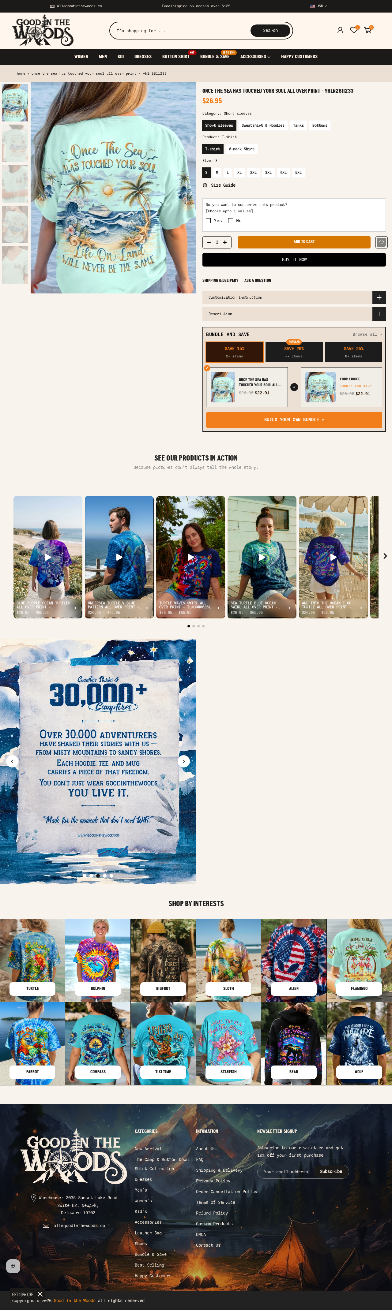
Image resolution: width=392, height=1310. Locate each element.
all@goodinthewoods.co (79, 6)
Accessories (148, 1222)
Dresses (143, 1179)
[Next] (185, 188)
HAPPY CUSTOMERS (299, 56)
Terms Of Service (215, 1202)
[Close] (40, 1294)
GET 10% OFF (22, 1294)
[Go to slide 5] (111, 876)
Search (270, 30)
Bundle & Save (151, 1254)
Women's (143, 1201)
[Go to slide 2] (91, 876)
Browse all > (367, 334)
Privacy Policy (213, 1181)
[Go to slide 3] (98, 876)
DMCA (201, 1234)
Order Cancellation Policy (226, 1191)
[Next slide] (184, 761)
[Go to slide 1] (84, 876)
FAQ (199, 1159)
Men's (141, 1190)
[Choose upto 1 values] (229, 211)
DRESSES (143, 56)
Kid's (141, 1211)
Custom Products (214, 1224)
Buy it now (294, 259)
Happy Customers (153, 1276)
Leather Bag (148, 1233)
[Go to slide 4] (105, 876)
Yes (218, 220)
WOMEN (81, 56)
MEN (103, 56)
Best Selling (149, 1265)
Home (21, 74)
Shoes (141, 1243)
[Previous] (41, 188)
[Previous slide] (12, 761)
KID (121, 56)
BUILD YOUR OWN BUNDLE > (294, 419)
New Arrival (148, 1149)
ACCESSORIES (253, 56)
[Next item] (385, 557)
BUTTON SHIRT (178, 55)
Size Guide (222, 185)
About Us (206, 1149)
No (239, 220)
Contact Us (208, 1245)
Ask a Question (257, 280)
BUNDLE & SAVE (217, 55)
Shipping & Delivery (220, 280)
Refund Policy (212, 1213)
